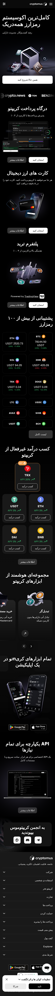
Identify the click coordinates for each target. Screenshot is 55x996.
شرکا (15, 986)
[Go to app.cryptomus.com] (38, 4)
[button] (27, 872)
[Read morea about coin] (28, 95)
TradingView (31, 296)
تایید (39, 986)
